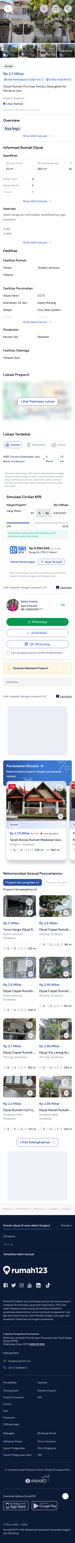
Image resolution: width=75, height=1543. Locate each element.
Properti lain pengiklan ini (22, 882)
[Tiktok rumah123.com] (48, 1285)
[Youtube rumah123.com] (29, 1285)
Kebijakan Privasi (12, 1441)
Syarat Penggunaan (14, 1448)
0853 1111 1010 (37, 1344)
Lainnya (62, 445)
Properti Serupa (56, 882)
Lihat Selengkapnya (35, 1142)
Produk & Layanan (13, 1397)
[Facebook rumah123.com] (5, 1285)
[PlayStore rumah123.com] (44, 1505)
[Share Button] (68, 9)
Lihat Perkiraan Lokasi (38, 401)
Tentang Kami (11, 1390)
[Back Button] (8, 9)
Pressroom (9, 1417)
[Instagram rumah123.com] (21, 1285)
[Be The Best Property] (63, 605)
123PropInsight (11, 1424)
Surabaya (53, 1208)
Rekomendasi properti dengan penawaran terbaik (33, 774)
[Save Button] (56, 9)
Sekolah (15, 445)
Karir (5, 1410)
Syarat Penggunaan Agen (17, 1455)
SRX (40, 1455)
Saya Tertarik (53, 562)
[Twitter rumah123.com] (13, 1285)
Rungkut (66, 1208)
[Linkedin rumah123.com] (38, 1285)
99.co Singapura (47, 1448)
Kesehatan (39, 445)
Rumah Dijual (22, 1208)
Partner (7, 1404)
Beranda (7, 1208)
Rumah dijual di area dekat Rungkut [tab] (26, 1225)
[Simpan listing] (59, 787)
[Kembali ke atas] (65, 1496)
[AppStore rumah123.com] (16, 1505)
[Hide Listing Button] (44, 9)
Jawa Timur (39, 1208)
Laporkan (66, 587)
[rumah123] (37, 1271)
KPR (40, 1397)
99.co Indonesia (47, 1441)
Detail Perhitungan (22, 562)
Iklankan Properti (47, 1390)
